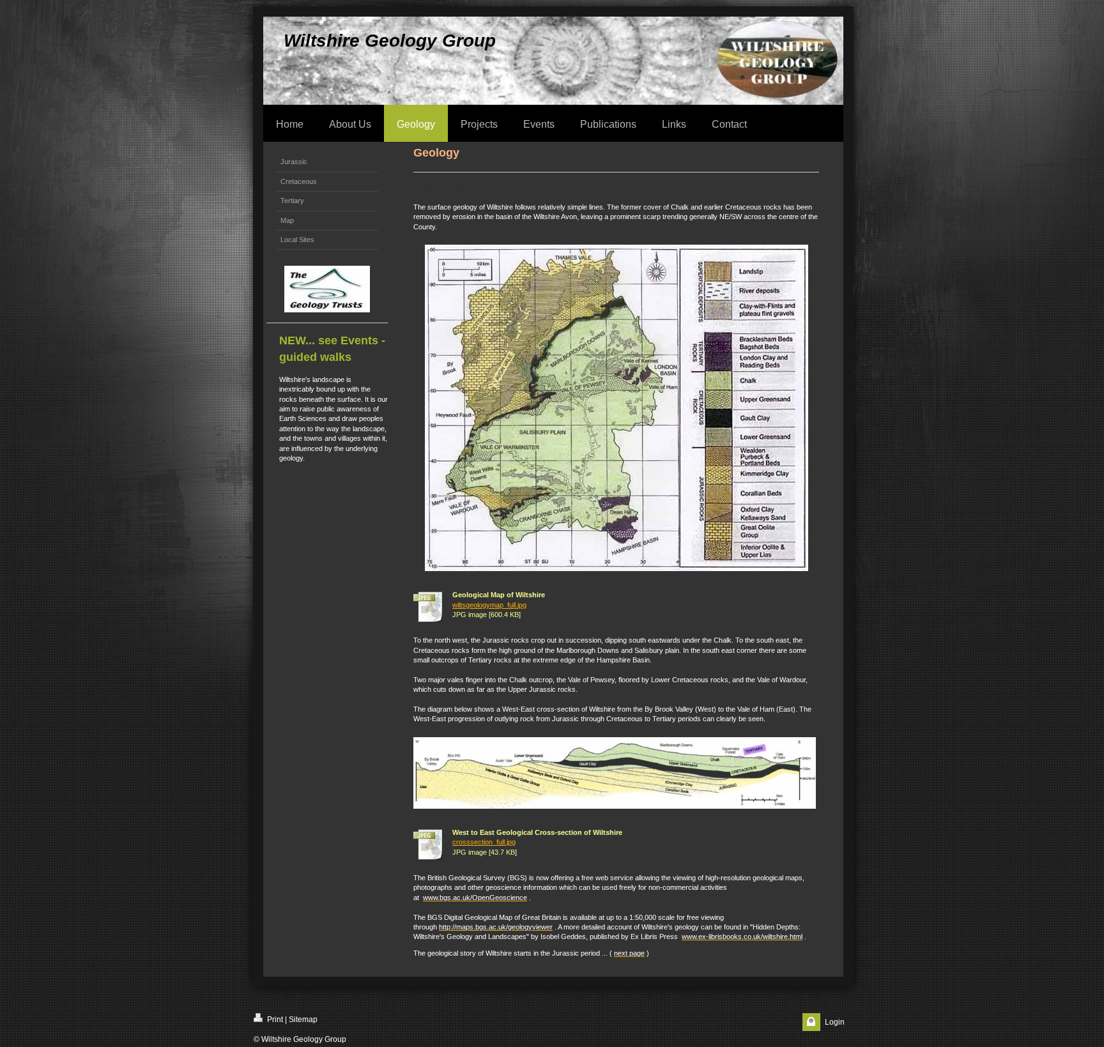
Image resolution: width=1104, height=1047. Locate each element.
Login (835, 1022)
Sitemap (303, 1019)
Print (274, 1019)
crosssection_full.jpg (484, 842)
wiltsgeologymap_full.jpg (489, 605)
